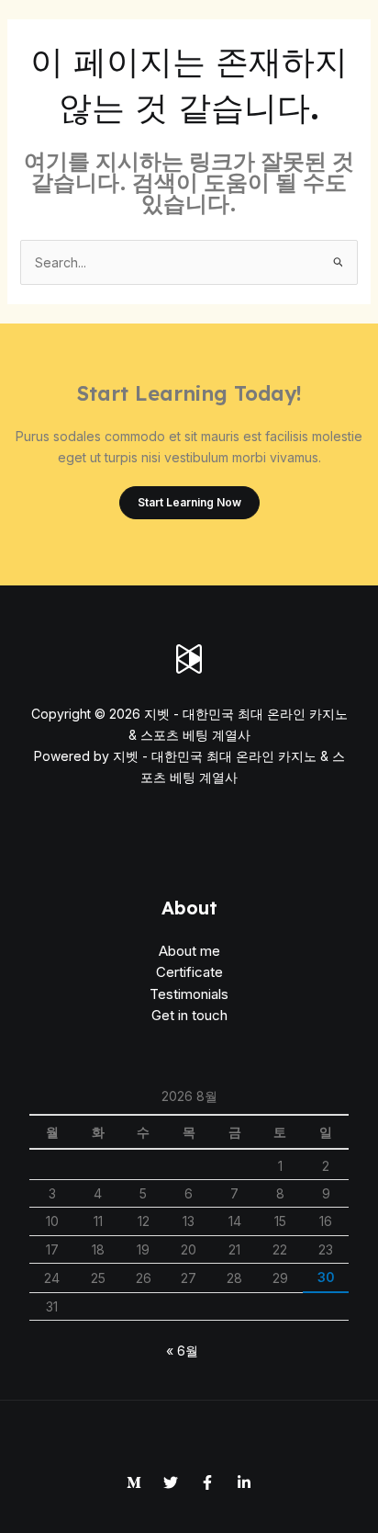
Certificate (189, 972)
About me (189, 951)
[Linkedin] (244, 1482)
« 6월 (182, 1350)
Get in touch (189, 1015)
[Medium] (134, 1482)
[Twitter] (170, 1482)
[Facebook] (207, 1482)
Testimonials (189, 994)
